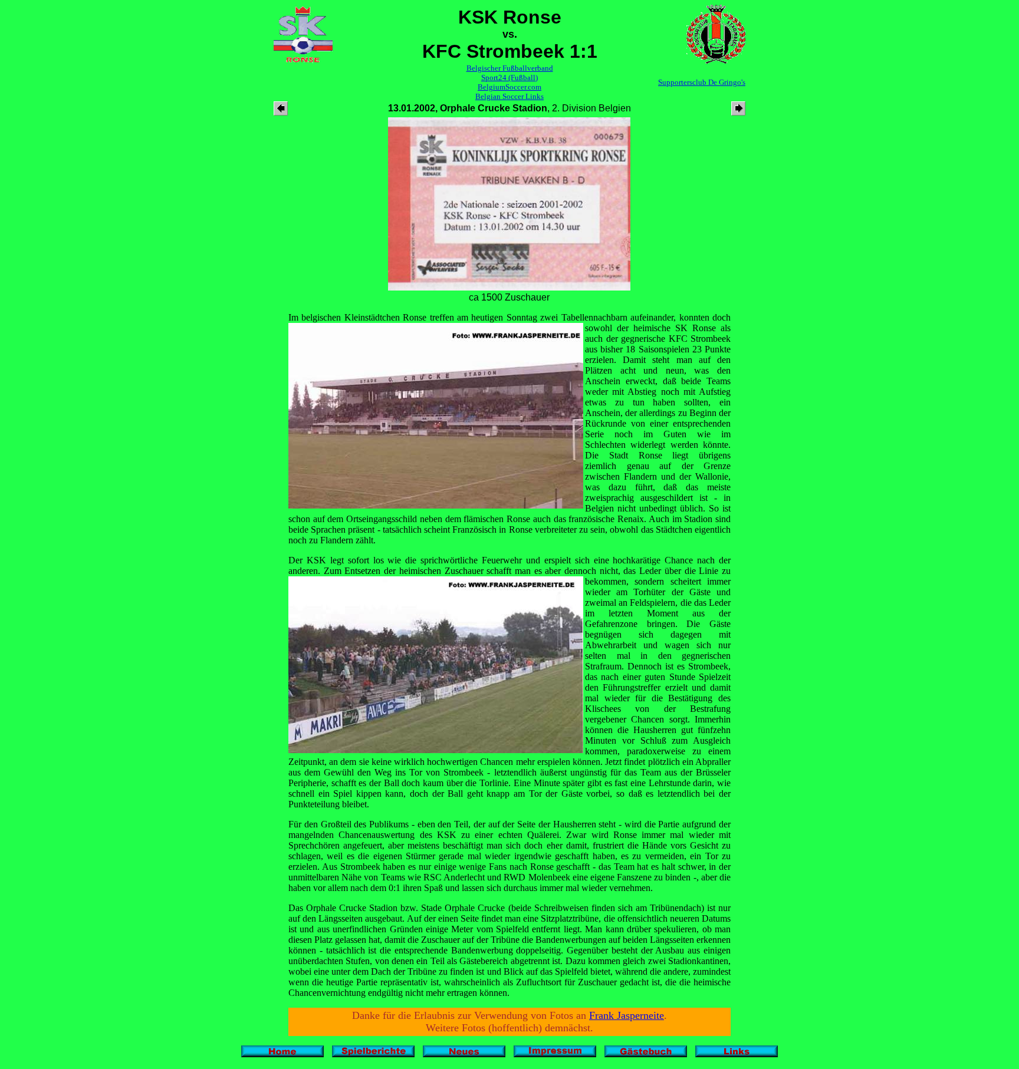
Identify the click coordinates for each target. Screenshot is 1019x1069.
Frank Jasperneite (626, 1015)
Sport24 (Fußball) (509, 77)
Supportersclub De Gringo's (701, 82)
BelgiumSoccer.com (509, 87)
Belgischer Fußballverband (509, 68)
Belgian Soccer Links (509, 96)
